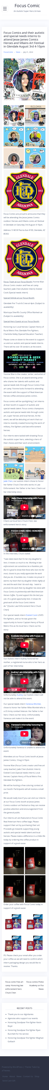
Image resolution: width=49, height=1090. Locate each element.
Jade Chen (8, 481)
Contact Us (28, 1076)
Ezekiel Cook (31, 615)
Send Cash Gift (8, 1080)
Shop (37, 1076)
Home (5, 1076)
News (18, 52)
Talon (34, 1067)
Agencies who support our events (23, 1018)
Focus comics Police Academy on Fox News (35, 985)
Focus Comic (27, 5)
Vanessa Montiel (33, 704)
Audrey (20, 695)
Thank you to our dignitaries (20, 1014)
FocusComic (8, 52)
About (12, 1076)
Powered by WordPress (12, 1067)
